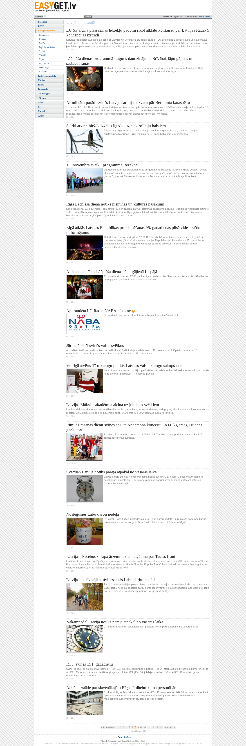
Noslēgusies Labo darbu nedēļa (92, 514)
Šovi (40, 107)
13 (156, 727)
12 (152, 727)
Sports (41, 85)
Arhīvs (41, 116)
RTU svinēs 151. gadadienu (89, 664)
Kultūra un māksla (47, 76)
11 (148, 727)
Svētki (42, 51)
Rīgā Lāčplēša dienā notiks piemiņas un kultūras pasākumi (115, 204)
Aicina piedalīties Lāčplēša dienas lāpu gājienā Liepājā (111, 271)
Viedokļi (42, 55)
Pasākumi (42, 22)
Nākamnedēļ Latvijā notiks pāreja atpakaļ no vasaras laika (114, 622)
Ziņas (41, 59)
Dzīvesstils (43, 89)
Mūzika (41, 80)
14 (161, 727)
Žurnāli (41, 111)
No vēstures (44, 63)
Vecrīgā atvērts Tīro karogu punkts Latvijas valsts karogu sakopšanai (124, 365)
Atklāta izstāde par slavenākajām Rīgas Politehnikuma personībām (121, 687)
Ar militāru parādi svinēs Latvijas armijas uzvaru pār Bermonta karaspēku (128, 102)
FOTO (41, 26)
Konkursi (43, 71)
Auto (40, 102)
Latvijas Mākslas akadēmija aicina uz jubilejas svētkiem (112, 404)
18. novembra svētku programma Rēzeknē (102, 165)
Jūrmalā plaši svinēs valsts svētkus (95, 345)
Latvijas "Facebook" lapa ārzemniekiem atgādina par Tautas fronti (121, 556)
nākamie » (169, 727)
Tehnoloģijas (44, 93)
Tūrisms (42, 98)
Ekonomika (44, 35)
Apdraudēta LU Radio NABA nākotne (98, 311)
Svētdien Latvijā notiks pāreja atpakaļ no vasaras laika (111, 472)
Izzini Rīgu (44, 67)
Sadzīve (42, 43)
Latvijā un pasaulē (46, 30)
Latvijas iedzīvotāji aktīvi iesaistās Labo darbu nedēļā (110, 579)
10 (144, 727)
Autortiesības (124, 737)
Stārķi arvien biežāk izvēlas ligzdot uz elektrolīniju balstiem (116, 126)
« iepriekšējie (108, 727)
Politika (42, 39)
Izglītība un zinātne (47, 47)
